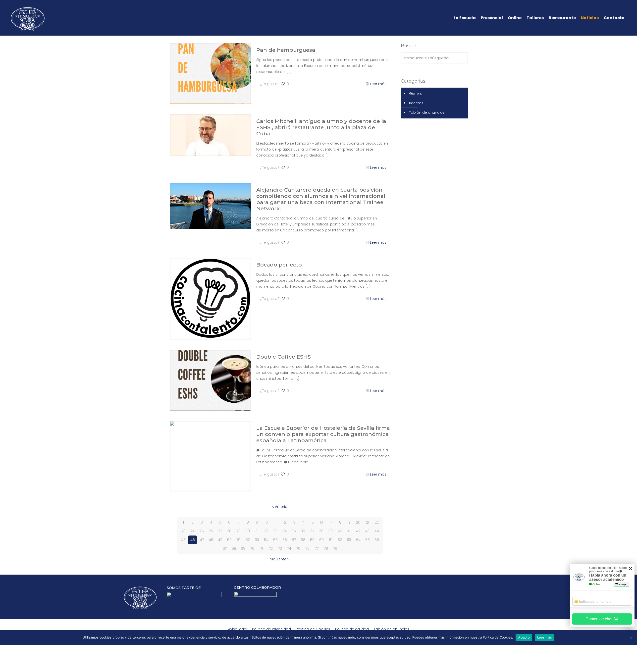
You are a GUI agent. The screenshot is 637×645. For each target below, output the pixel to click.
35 (294, 531)
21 (367, 522)
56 (284, 539)
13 (293, 522)
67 (225, 548)
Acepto (524, 637)
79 (335, 548)
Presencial (492, 17)
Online (515, 17)
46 (192, 539)
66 (376, 539)
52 (248, 539)
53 (257, 539)
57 (294, 539)
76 (308, 548)
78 (326, 548)
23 (183, 531)
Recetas (416, 103)
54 (266, 539)
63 (349, 539)
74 (289, 548)
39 (330, 531)
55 (275, 539)
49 (220, 539)
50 (229, 539)
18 (339, 522)
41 (349, 531)
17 (330, 522)
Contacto (614, 17)
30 (248, 531)
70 (252, 548)
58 (303, 539)
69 (243, 548)
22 (377, 522)
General (416, 93)
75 (298, 548)
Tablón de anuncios (427, 112)
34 (284, 531)
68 (234, 548)
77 (316, 548)
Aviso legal (237, 629)
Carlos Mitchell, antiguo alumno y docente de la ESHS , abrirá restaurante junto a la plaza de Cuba (321, 127)
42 (358, 531)
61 (330, 539)
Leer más (378, 83)
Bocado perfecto (279, 265)
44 (376, 531)
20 (358, 522)
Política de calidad (352, 629)
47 (202, 539)
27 (220, 531)
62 (340, 539)
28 (229, 531)
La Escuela (465, 17)
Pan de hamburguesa (285, 50)
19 (349, 522)
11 (275, 522)
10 (266, 522)
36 (303, 531)
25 (202, 531)
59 (312, 539)
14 (303, 522)
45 (183, 539)
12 (284, 522)
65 (367, 539)
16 (321, 522)
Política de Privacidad (271, 629)
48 (211, 539)
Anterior (282, 506)
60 (321, 539)
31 (257, 531)
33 (275, 531)
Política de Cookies (313, 629)
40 (340, 531)
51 (238, 539)
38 (321, 531)
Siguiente (278, 559)
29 (238, 531)
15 (312, 522)
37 (312, 531)
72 (271, 548)
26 (211, 531)
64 (358, 539)
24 (192, 531)
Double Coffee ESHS (283, 357)
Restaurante (562, 17)
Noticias (590, 17)
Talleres (535, 17)
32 (266, 531)
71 (261, 548)
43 (367, 531)
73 (280, 548)
